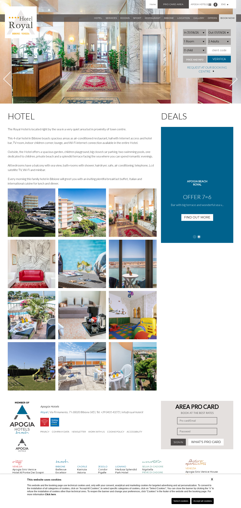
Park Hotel (121, 472)
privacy (44, 431)
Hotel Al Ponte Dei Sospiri (28, 472)
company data (60, 431)
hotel (98, 18)
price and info (194, 60)
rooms (125, 18)
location (183, 18)
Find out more (197, 217)
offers (212, 18)
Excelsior (61, 472)
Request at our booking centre (207, 69)
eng (223, 4)
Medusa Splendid (126, 469)
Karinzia (82, 469)
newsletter (79, 431)
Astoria (81, 472)
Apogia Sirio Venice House (201, 471)
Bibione (169, 18)
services (111, 18)
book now (227, 18)
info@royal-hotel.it (132, 412)
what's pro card (206, 442)
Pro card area (173, 4)
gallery (198, 18)
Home (153, 4)
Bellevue (61, 469)
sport (137, 18)
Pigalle (102, 472)
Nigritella (147, 469)
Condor (103, 469)
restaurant (152, 18)
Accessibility (134, 431)
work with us (96, 431)
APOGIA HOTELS (199, 4)
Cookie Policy (115, 431)
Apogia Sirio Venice (24, 469)
